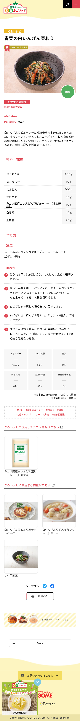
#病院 (46, 414)
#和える (50, 409)
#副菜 (60, 409)
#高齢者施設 (58, 414)
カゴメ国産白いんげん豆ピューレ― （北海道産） (33, 205)
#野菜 (20, 409)
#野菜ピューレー (34, 409)
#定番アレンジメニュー (27, 414)
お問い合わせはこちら (40, 675)
